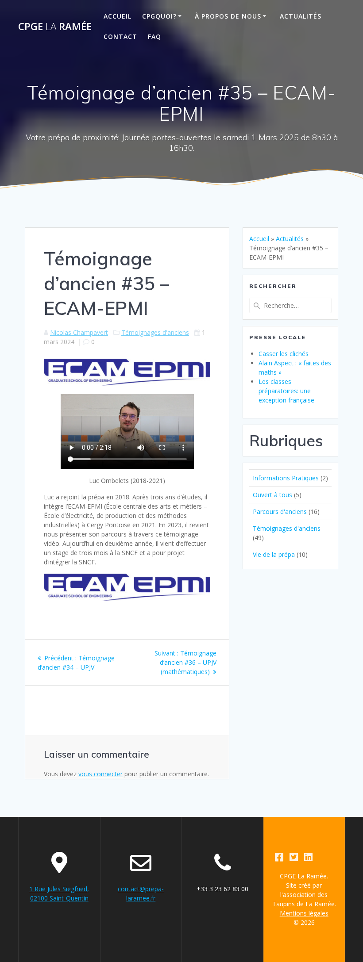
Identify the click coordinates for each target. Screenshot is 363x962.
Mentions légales (304, 913)
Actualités (300, 16)
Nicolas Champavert (79, 332)
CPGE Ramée (55, 26)
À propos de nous (228, 16)
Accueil (117, 16)
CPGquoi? (159, 16)
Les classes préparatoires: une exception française (286, 390)
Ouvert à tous (272, 495)
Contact (120, 36)
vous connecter (100, 774)
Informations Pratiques (286, 478)
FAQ (154, 36)
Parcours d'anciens (280, 511)
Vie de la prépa (274, 554)
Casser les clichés (284, 353)
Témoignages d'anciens (155, 332)
